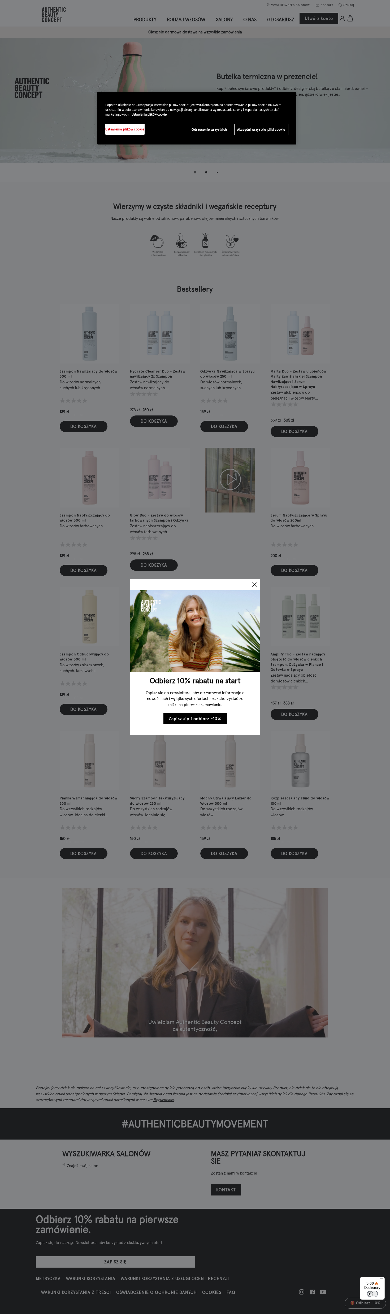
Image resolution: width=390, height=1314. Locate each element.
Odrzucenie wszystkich (209, 130)
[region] (196, 118)
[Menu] (381, 1280)
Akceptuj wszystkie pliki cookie (261, 130)
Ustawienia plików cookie (149, 114)
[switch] (372, 1294)
